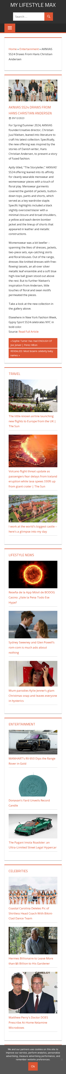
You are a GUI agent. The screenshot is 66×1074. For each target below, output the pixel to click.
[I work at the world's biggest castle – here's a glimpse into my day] (33, 521)
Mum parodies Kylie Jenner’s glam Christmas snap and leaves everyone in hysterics (33, 696)
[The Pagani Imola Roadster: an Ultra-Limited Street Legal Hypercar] (33, 837)
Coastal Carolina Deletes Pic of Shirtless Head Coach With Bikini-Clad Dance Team (31, 913)
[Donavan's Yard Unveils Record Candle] (33, 795)
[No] (61, 1059)
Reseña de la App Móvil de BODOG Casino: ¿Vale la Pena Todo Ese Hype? (32, 597)
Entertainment (29, 49)
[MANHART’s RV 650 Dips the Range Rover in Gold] (33, 753)
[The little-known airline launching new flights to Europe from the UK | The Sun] (33, 411)
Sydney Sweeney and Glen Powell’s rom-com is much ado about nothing (31, 647)
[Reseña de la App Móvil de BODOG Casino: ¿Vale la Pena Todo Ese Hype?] (33, 587)
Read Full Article (29, 332)
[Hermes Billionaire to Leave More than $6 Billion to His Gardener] (33, 953)
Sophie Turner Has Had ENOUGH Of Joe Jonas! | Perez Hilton (31, 343)
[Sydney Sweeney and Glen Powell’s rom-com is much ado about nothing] (33, 637)
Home (13, 49)
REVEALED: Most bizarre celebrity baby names (31, 353)
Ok (33, 1066)
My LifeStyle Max (33, 5)
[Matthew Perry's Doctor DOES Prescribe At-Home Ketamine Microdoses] (33, 1012)
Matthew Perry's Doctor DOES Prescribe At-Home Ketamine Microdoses (28, 1022)
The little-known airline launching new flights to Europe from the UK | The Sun (32, 421)
